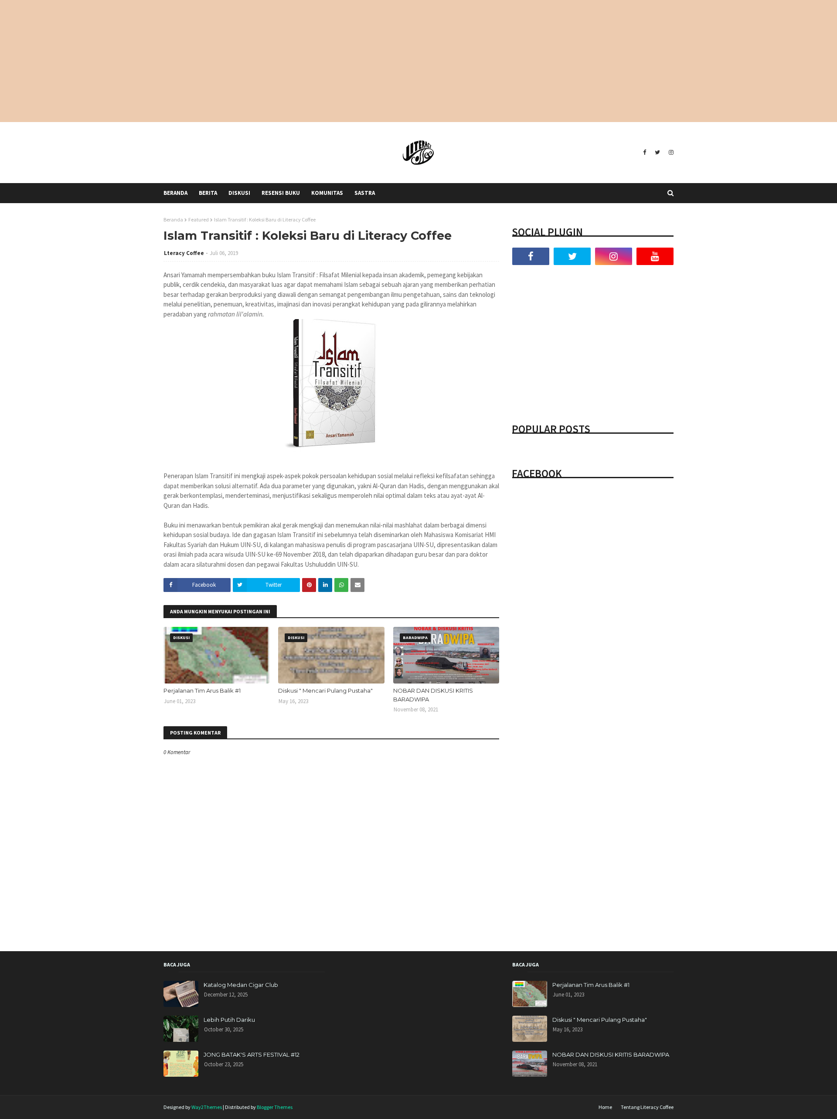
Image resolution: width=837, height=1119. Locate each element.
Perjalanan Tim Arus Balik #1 (202, 690)
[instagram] (670, 152)
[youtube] (655, 256)
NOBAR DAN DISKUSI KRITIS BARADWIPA (433, 695)
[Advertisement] (418, 61)
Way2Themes (206, 1107)
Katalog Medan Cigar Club (241, 984)
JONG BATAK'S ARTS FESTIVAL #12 (251, 1054)
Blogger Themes (275, 1107)
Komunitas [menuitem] (327, 193)
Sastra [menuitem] (364, 193)
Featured (198, 219)
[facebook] (644, 152)
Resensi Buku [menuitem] (281, 193)
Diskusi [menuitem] (239, 193)
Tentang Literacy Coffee (647, 1107)
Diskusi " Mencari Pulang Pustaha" (325, 690)
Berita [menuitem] (208, 193)
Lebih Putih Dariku (229, 1019)
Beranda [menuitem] (175, 193)
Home (605, 1107)
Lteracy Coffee (184, 253)
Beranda (173, 219)
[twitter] (657, 152)
